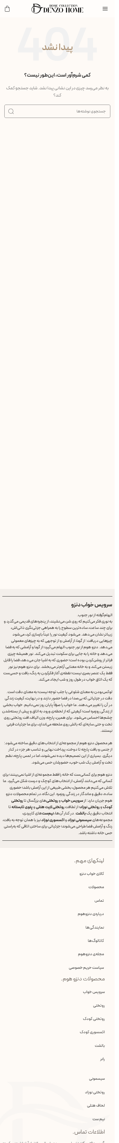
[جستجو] (11, 111)
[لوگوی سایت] (57, 8)
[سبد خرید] (7, 8)
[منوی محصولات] (105, 9)
